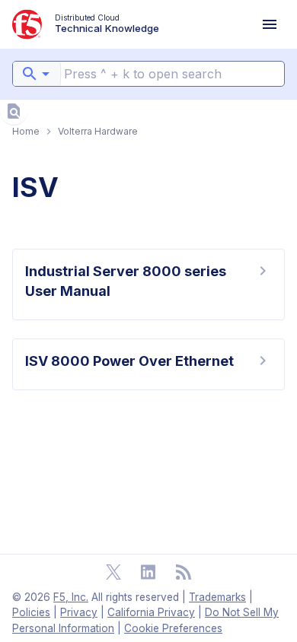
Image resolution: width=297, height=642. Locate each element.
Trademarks (217, 597)
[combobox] (36, 73)
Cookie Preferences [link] (173, 628)
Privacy (78, 612)
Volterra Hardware (98, 131)
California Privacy (151, 612)
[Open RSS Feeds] (183, 572)
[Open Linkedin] (148, 572)
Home (26, 131)
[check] (14, 111)
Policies (31, 612)
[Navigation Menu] (269, 24)
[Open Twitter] (113, 572)
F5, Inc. (70, 597)
